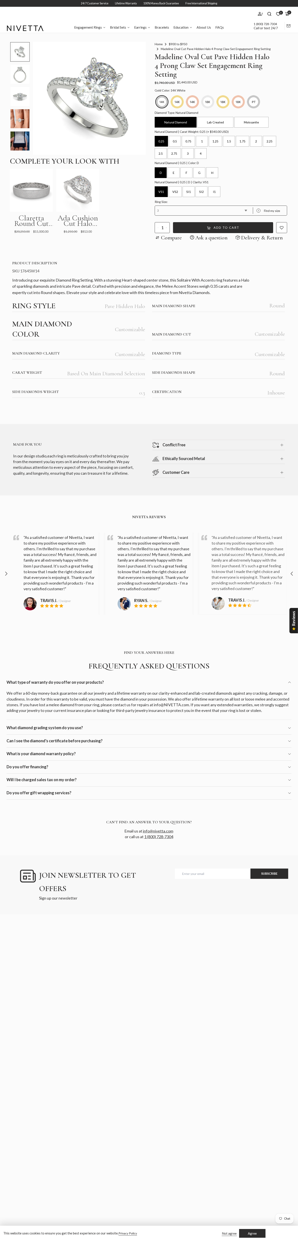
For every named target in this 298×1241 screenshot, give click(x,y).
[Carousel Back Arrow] (6, 573)
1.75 (242, 141)
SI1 (188, 192)
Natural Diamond (175, 122)
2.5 (161, 153)
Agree (252, 1233)
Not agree (229, 1233)
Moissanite (251, 122)
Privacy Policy (127, 1233)
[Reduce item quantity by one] (158, 227)
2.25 (269, 141)
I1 (214, 192)
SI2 (201, 192)
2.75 (174, 153)
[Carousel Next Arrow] (292, 573)
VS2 (175, 192)
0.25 (161, 141)
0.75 (188, 141)
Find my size (269, 211)
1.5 (229, 141)
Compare (171, 237)
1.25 (215, 141)
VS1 (161, 192)
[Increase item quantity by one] (166, 227)
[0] (278, 14)
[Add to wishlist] (281, 227)
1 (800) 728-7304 (265, 24)
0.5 (175, 141)
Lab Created (215, 122)
